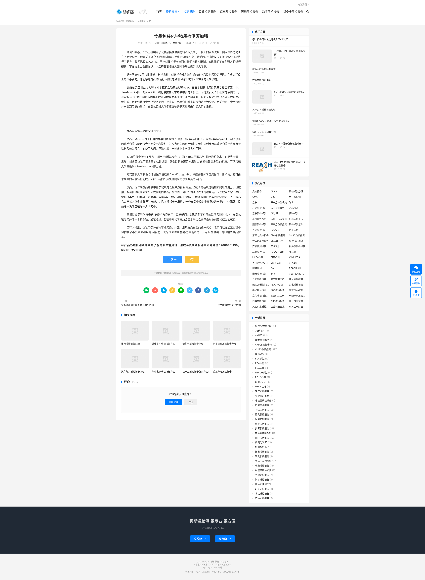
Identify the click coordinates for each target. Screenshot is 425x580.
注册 (190, 402)
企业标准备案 (278, 306)
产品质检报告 (259, 207)
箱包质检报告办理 (130, 343)
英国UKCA (294, 257)
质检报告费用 (259, 218)
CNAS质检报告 (297, 235)
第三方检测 (295, 196)
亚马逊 (292, 251)
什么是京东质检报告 (297, 301)
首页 (159, 11)
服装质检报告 (259, 224)
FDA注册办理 (296, 306)
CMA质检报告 (278, 235)
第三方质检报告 (279, 224)
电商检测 (275, 257)
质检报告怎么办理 (297, 224)
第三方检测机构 (279, 202)
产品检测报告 (259, 246)
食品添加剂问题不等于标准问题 (137, 304)
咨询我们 (225, 538)
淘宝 (291, 202)
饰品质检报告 (262, 498)
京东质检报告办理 (260, 295)
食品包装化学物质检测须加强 (181, 36)
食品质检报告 (262, 493)
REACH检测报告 (260, 284)
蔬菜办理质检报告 (222, 371)
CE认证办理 (277, 240)
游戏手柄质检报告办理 (163, 343)
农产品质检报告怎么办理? (195, 371)
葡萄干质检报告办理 (192, 343)
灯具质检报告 (278, 301)
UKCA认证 (257, 257)
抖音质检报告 (278, 290)
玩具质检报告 (259, 251)
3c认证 (259, 330)
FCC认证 (275, 229)
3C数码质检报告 (263, 326)
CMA (254, 196)
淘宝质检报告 (270, 11)
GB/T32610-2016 (297, 273)
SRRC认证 (276, 262)
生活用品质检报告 (264, 461)
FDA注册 (275, 246)
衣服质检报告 (262, 474)
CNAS (274, 191)
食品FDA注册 (277, 295)
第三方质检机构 (260, 235)
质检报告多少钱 (279, 218)
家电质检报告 (296, 284)
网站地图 (224, 561)
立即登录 (173, 402)
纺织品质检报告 (263, 470)
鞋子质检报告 (296, 279)
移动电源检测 (259, 290)
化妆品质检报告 (263, 400)
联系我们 (200, 538)
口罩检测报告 (207, 11)
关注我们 (302, 4)
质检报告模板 (296, 240)
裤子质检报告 (262, 479)
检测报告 (189, 11)
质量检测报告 (278, 207)
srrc (273, 273)
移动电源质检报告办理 (163, 371)
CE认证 (274, 213)
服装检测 (257, 268)
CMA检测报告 (262, 340)
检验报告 (293, 213)
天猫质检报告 (249, 11)
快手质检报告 (262, 423)
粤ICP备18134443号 (212, 567)
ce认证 (258, 335)
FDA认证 (259, 367)
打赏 (192, 259)
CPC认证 (293, 262)
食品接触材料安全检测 (229, 304)
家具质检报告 (262, 414)
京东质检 (293, 229)
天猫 (273, 196)
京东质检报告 (228, 11)
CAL (273, 268)
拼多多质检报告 (293, 11)
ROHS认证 (260, 377)
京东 (254, 202)
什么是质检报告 (260, 240)
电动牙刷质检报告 (297, 295)
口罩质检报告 (259, 301)
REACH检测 (295, 268)
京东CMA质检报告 (297, 290)
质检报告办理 (296, 191)
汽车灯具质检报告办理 (224, 343)
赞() (214, 43)
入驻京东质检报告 (260, 306)
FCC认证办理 (278, 251)
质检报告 (125, 11)
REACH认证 (277, 284)
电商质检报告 (296, 218)
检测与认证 (261, 442)
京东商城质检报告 (279, 279)
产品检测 (293, 207)
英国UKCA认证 (260, 262)
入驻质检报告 (259, 279)
